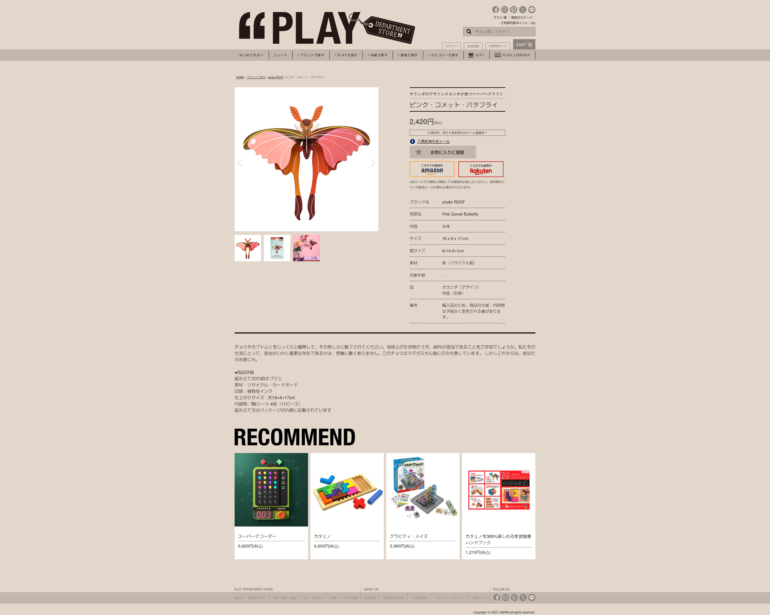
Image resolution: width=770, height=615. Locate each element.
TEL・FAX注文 (313, 598)
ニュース (281, 55)
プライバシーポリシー (450, 598)
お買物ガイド (498, 46)
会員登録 (473, 46)
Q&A (238, 598)
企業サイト (479, 598)
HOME (240, 77)
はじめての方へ (251, 55)
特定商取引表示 (394, 598)
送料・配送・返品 (285, 598)
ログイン (451, 46)
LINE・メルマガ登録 (344, 598)
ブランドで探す (256, 77)
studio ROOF (275, 77)
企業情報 (370, 598)
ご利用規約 (419, 598)
